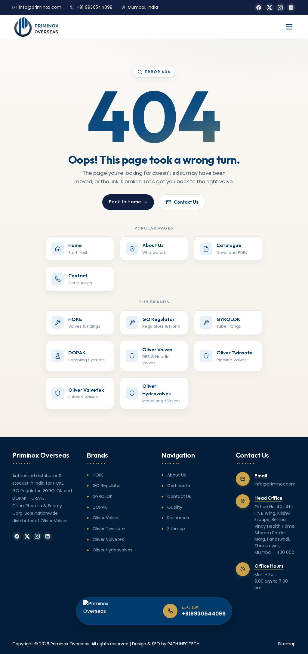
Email (260, 476)
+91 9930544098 (95, 7)
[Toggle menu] (289, 26)
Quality (174, 507)
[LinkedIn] (291, 7)
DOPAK (100, 507)
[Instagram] (280, 7)
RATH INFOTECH (183, 644)
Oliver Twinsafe (109, 529)
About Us (176, 475)
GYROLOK (102, 496)
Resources (178, 518)
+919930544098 (204, 613)
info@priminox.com (40, 7)
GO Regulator (107, 486)
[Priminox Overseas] (37, 27)
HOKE (98, 475)
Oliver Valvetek (108, 539)
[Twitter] (269, 7)
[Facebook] (258, 7)
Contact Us (186, 202)
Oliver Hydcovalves (112, 550)
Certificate (178, 486)
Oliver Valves (106, 518)
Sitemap (176, 529)
